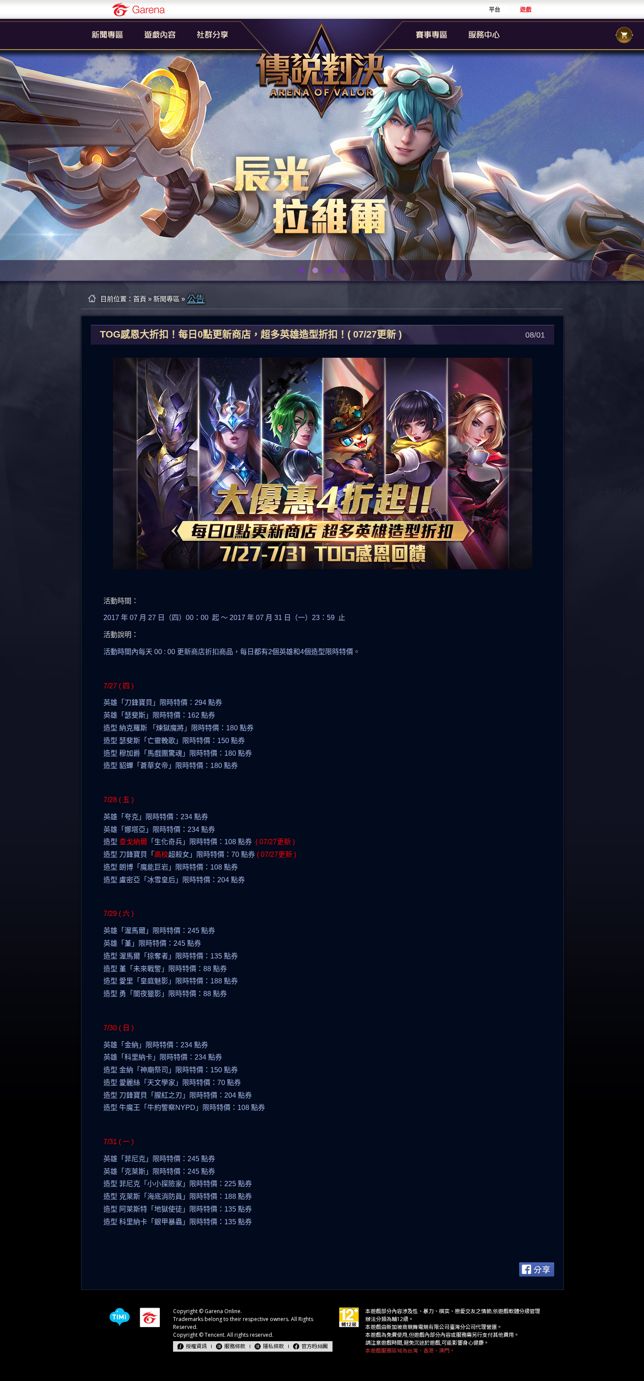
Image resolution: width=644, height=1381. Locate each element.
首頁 (139, 299)
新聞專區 (166, 299)
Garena (138, 9)
